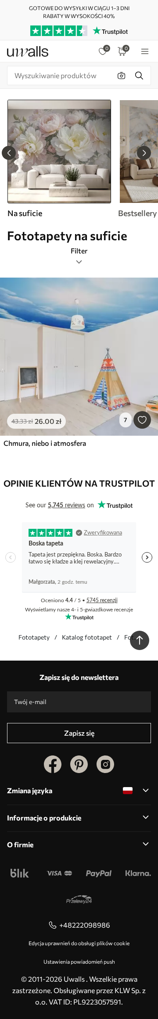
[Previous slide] (9, 153)
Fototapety (34, 637)
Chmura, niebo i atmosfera (45, 443)
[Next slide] (144, 153)
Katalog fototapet (87, 637)
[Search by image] (122, 76)
